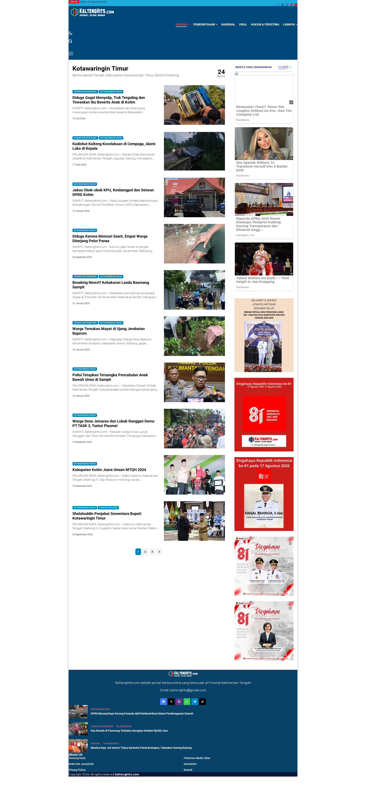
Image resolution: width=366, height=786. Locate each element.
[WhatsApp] (187, 701)
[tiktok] (202, 701)
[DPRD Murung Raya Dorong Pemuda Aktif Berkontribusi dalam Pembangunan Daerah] (78, 711)
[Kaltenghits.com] (92, 12)
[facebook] (278, 4)
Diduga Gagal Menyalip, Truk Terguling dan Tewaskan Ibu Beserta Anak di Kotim (108, 99)
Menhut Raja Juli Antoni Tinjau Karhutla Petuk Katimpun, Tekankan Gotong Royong (141, 747)
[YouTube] (295, 5)
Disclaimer (190, 763)
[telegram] (194, 701)
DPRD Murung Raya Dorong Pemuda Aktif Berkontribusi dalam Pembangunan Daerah (142, 713)
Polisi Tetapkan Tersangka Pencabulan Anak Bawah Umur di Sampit (110, 377)
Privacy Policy (77, 769)
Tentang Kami (77, 758)
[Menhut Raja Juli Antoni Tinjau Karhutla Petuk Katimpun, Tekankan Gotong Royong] (78, 746)
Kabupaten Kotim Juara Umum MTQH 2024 (109, 469)
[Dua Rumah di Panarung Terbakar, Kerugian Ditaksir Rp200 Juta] (78, 728)
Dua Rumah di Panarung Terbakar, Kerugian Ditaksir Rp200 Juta (129, 730)
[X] (283, 5)
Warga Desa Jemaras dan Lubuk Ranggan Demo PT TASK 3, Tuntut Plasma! (113, 423)
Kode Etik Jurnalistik (81, 763)
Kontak (188, 769)
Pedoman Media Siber (197, 758)
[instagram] (287, 4)
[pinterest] (291, 4)
